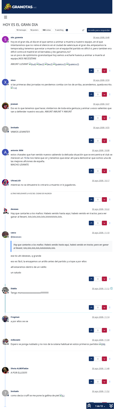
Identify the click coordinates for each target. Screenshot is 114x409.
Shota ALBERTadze (19, 368)
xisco (13, 80)
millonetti (15, 340)
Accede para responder (99, 30)
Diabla (14, 288)
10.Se (26, 157)
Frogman (15, 317)
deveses (14, 209)
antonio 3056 (17, 150)
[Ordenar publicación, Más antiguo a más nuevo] (83, 30)
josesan (14, 104)
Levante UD (8, 30)
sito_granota (17, 37)
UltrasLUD (16, 180)
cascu (13, 232)
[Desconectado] (6, 105)
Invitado (15, 127)
